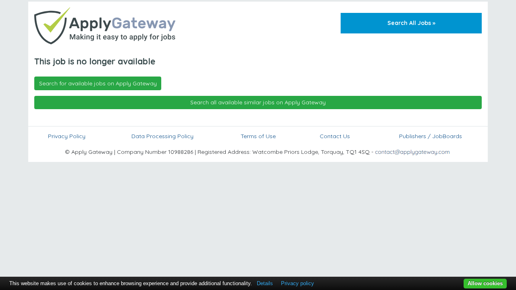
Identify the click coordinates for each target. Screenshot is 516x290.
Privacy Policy (66, 136)
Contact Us (335, 136)
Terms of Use (258, 136)
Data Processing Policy (162, 136)
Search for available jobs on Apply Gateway (98, 83)
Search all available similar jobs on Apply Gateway (258, 102)
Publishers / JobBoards (430, 136)
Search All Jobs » (411, 23)
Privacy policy (297, 283)
